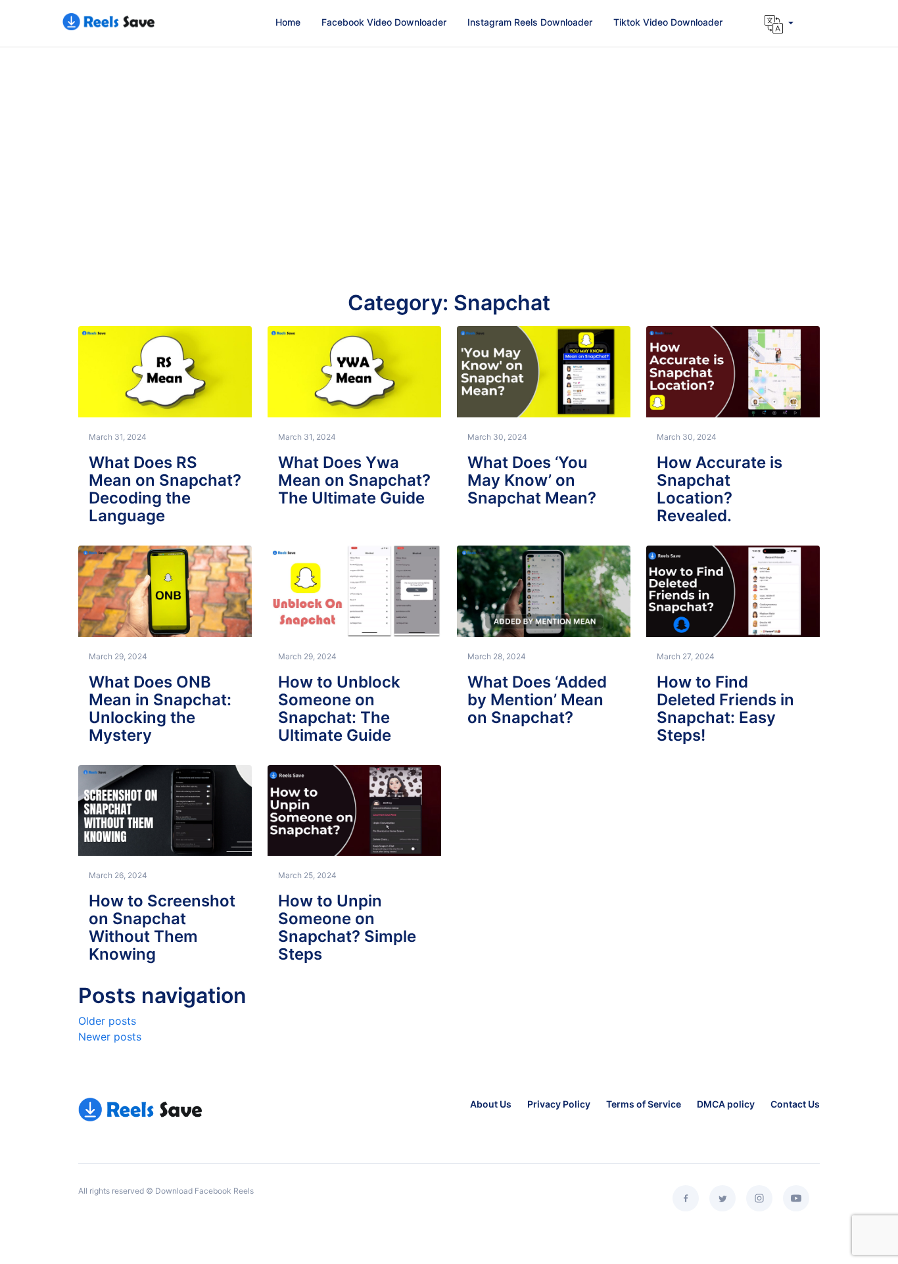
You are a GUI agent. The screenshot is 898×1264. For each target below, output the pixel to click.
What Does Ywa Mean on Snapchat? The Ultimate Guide (354, 480)
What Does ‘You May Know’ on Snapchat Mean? (531, 480)
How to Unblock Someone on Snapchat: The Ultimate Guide (339, 708)
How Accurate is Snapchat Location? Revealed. (719, 489)
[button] (779, 24)
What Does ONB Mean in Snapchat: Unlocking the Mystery (160, 708)
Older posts (107, 1020)
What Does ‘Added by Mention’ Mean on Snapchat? (537, 699)
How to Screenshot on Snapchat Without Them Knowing (162, 927)
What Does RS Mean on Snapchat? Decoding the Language (165, 489)
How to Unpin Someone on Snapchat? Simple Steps (347, 927)
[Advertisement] (449, 160)
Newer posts (109, 1036)
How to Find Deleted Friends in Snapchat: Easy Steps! (725, 708)
